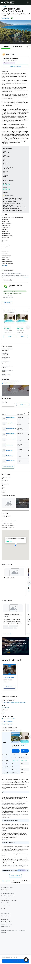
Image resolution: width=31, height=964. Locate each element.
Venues (4, 6)
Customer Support (5, 913)
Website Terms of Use (6, 924)
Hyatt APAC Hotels (8, 677)
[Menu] (2, 2)
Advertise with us (5, 926)
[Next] (29, 47)
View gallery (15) (23, 41)
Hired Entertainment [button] (8, 628)
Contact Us (4, 911)
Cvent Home (4, 908)
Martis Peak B (9, 450)
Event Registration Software (8, 895)
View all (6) (4, 265)
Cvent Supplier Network (6, 887)
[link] (13, 608)
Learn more (26, 277)
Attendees (4, 402)
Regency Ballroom (10, 417)
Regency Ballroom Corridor (11, 428)
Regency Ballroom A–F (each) (11, 422)
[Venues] (28, 2)
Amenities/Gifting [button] (13, 626)
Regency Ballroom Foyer (11, 433)
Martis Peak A (9, 445)
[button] (15, 291)
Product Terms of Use (6, 921)
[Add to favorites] (29, 14)
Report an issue (6, 881)
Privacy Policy (4, 919)
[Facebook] (3, 713)
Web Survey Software (6, 902)
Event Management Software (8, 893)
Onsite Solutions (5, 889)
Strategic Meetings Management (9, 900)
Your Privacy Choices (6, 915)
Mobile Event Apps (5, 898)
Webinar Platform (5, 905)
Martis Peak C (9, 455)
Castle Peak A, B (10, 460)
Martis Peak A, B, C (11, 439)
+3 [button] (15, 628)
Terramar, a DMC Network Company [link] (13, 615)
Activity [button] (5, 626)
